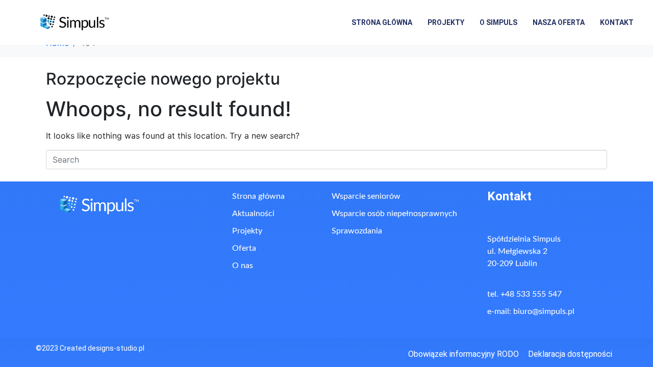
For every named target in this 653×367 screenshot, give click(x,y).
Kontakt (617, 22)
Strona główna (381, 22)
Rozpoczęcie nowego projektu (163, 79)
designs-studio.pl (116, 348)
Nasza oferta (559, 22)
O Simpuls (498, 22)
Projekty (446, 22)
